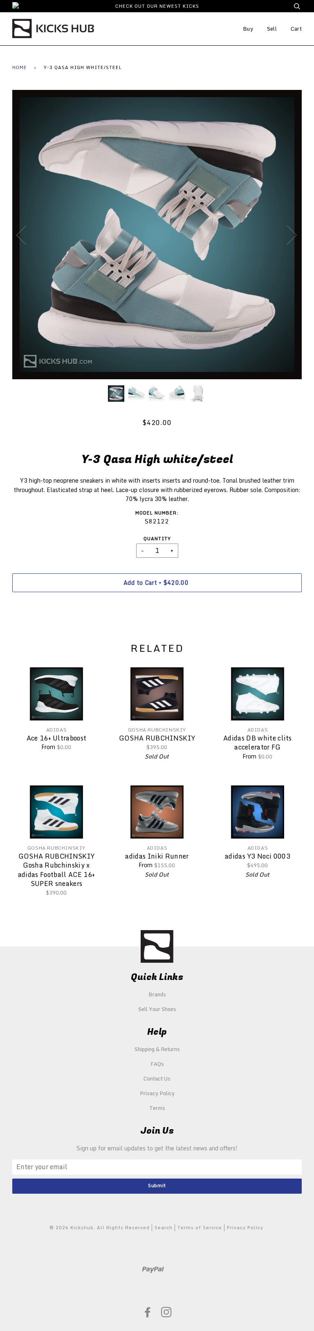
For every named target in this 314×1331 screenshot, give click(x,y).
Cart (296, 28)
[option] (157, 234)
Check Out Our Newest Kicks (157, 6)
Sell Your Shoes (157, 1008)
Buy (248, 28)
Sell (272, 28)
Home (19, 67)
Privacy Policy (157, 1093)
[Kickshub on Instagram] (166, 1314)
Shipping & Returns (157, 1049)
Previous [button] (26, 234)
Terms (157, 1107)
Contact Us (157, 1078)
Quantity (157, 538)
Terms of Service (199, 1227)
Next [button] (287, 234)
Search (164, 1227)
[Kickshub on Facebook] (147, 1314)
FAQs (157, 1063)
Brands (157, 994)
